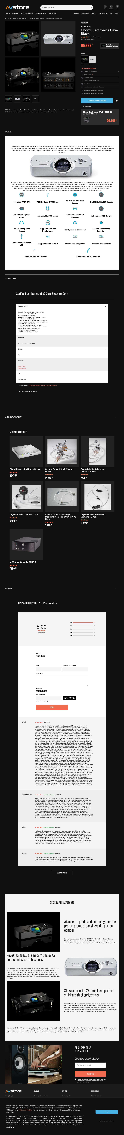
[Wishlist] (111, 8)
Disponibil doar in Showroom (97, 101)
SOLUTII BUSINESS (103, 13)
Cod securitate (40, 694)
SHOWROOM (76, 13)
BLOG (111, 13)
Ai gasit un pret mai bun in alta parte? (94, 87)
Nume (38, 665)
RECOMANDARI (85, 13)
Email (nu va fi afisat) (69, 665)
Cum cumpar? (66, 1095)
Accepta (106, 1112)
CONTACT (117, 13)
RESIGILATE (93, 13)
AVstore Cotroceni (96, 1095)
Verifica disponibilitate (89, 68)
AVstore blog (21, 366)
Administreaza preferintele (106, 1121)
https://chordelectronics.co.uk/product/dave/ (43, 385)
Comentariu (39, 674)
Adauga (52, 707)
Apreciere (39, 688)
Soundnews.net (22, 368)
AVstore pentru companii (40, 1095)
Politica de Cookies (25, 1110)
